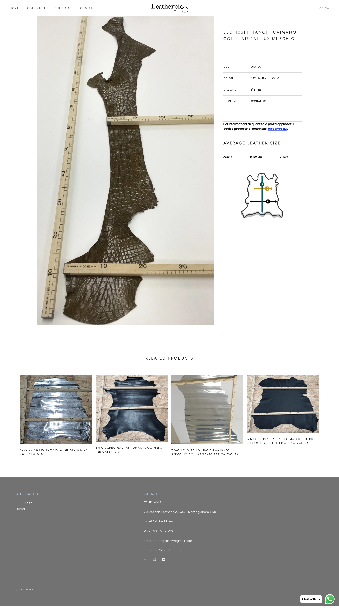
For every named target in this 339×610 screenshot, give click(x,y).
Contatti (88, 8)
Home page (24, 502)
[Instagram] (154, 559)
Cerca (324, 8)
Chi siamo (63, 8)
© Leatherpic (26, 589)
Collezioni (36, 8)
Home (14, 8)
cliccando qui (277, 129)
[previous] (12, 414)
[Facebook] (145, 559)
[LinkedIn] (163, 559)
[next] (326, 414)
